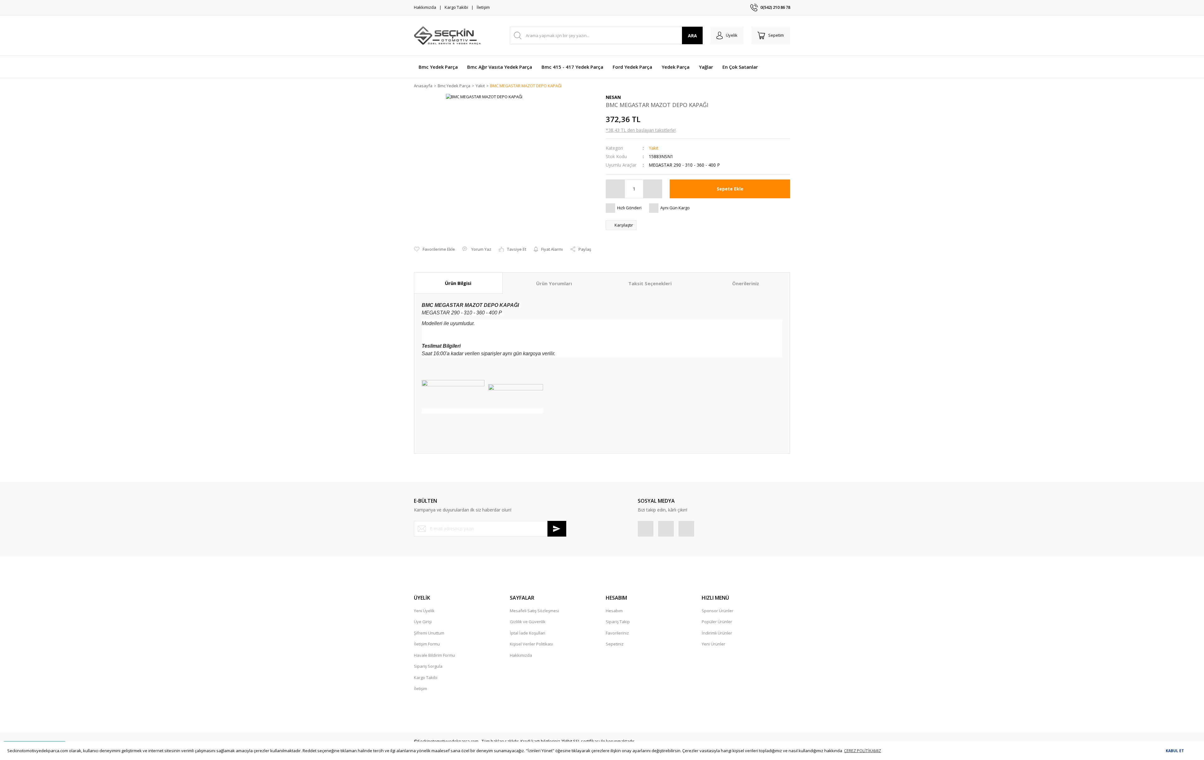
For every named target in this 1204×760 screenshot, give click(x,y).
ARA (692, 36)
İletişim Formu (427, 644)
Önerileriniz (745, 283)
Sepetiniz (615, 644)
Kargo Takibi (456, 7)
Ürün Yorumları (554, 283)
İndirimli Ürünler (717, 633)
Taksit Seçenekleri (650, 283)
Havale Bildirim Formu (434, 655)
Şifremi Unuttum (429, 633)
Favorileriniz (617, 633)
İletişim (483, 7)
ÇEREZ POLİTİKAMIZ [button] (862, 750)
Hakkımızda (425, 7)
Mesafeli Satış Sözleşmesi (534, 610)
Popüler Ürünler (717, 621)
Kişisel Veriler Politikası (531, 644)
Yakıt (653, 148)
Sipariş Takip (618, 621)
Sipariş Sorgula (428, 666)
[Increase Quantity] (652, 189)
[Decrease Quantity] (615, 189)
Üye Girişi (423, 621)
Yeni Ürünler (713, 644)
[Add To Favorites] (434, 249)
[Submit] (556, 529)
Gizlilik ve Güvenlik (528, 621)
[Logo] (447, 35)
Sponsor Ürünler (717, 610)
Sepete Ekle (730, 189)
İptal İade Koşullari (527, 633)
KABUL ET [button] (1175, 750)
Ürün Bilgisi (458, 283)
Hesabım (614, 610)
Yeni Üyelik (424, 610)
